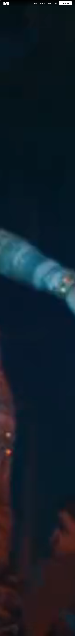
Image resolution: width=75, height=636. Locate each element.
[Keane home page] (6, 3)
